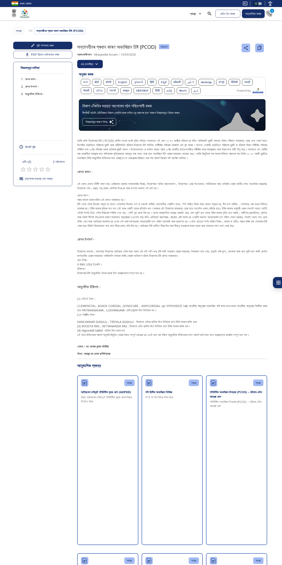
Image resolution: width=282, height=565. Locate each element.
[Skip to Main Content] (245, 3)
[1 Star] (23, 169)
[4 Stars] (42, 169)
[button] (26, 79)
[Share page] (246, 48)
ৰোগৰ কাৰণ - (31, 79)
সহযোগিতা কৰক (253, 14)
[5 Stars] (48, 169)
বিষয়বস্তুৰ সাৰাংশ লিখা (96, 122)
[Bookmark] (259, 48)
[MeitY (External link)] (14, 13)
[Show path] (30, 30)
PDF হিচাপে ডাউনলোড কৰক (45, 54)
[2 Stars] (29, 169)
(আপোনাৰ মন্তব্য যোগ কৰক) (38, 179)
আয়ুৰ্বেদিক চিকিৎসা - (34, 94)
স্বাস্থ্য (193, 14)
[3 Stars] (35, 169)
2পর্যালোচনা (59, 162)
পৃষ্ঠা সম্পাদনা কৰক (45, 45)
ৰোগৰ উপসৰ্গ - (32, 86)
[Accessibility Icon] (270, 3)
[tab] (90, 64)
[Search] (209, 14)
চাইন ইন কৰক (227, 14)
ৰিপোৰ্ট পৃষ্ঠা (30, 147)
